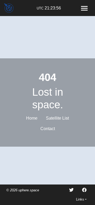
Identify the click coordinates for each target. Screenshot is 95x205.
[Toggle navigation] (84, 8)
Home (31, 118)
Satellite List (57, 118)
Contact (47, 128)
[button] (81, 199)
